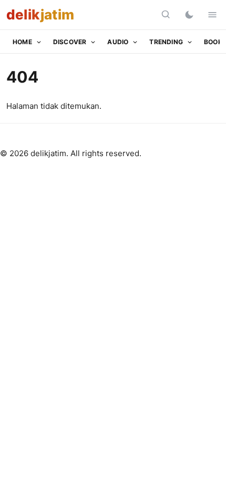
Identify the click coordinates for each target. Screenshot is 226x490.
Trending (166, 42)
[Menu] (212, 14)
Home (22, 42)
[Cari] (166, 14)
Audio (117, 42)
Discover (70, 42)
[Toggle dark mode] (189, 14)
